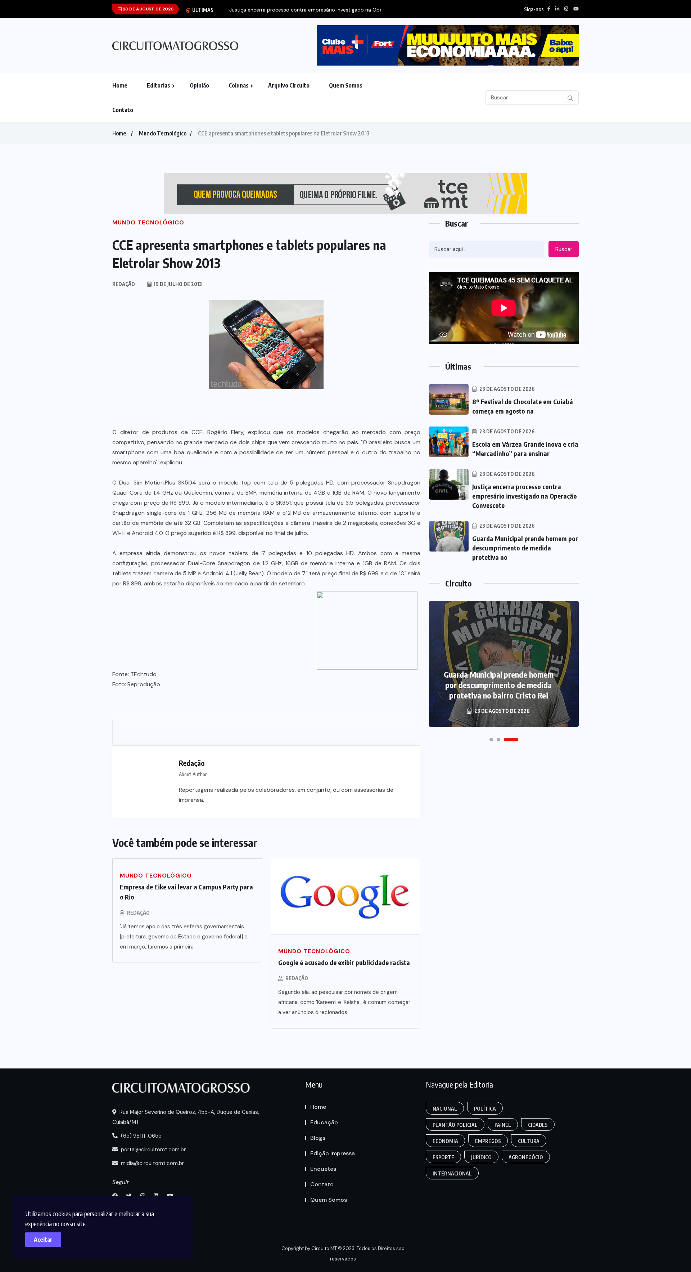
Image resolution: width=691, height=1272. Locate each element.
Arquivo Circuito (289, 85)
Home (119, 85)
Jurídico (481, 1157)
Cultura (528, 1141)
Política (485, 1109)
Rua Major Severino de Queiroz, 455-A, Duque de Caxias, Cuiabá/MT (185, 1117)
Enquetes (323, 1169)
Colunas (239, 85)
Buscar (563, 249)
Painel (502, 1125)
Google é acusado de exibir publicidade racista (344, 962)
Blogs (317, 1138)
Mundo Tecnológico (162, 133)
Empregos (488, 1141)
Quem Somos (345, 85)
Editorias (158, 85)
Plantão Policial (455, 1125)
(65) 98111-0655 (140, 1135)
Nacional (445, 1109)
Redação (138, 913)
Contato (122, 109)
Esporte (443, 1157)
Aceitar (43, 1239)
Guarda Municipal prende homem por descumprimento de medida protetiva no (525, 547)
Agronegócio (526, 1157)
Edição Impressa (332, 1153)
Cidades (538, 1125)
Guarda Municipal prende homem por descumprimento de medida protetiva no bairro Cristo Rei (499, 684)
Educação (324, 1122)
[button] (496, 739)
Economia (445, 1141)
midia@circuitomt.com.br (151, 1163)
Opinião (199, 85)
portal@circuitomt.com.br (152, 1149)
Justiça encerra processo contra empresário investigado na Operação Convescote (524, 495)
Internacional (452, 1173)
